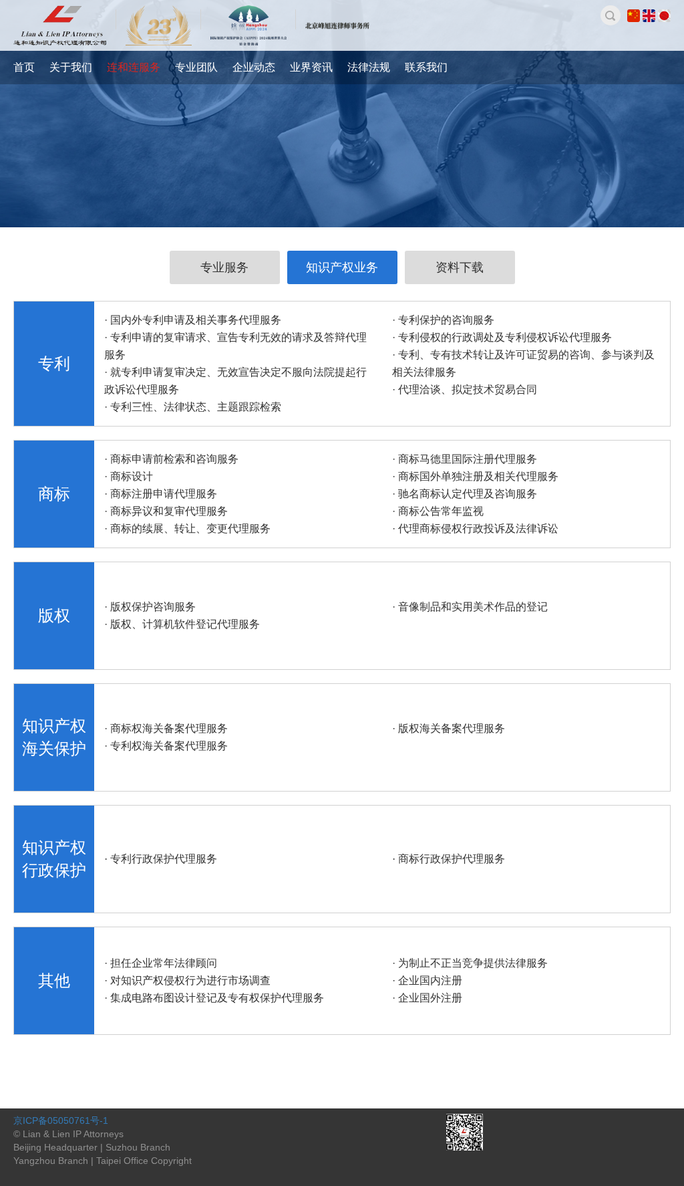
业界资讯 (311, 67)
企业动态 (253, 67)
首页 (24, 67)
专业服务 (224, 267)
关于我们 (70, 67)
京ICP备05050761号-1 (60, 1120)
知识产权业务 (342, 267)
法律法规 (368, 67)
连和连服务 (133, 67)
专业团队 (196, 67)
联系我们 (426, 67)
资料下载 (460, 267)
